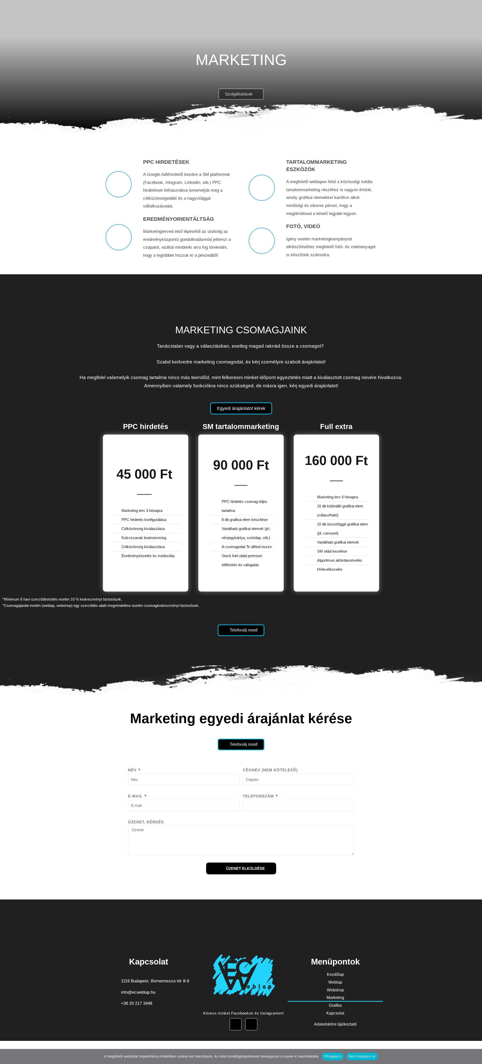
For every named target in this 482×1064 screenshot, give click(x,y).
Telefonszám (259, 796)
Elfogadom (332, 1056)
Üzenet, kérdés (146, 822)
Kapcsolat (335, 1013)
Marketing (335, 997)
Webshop (335, 990)
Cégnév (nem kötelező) (270, 770)
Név (133, 770)
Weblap (335, 982)
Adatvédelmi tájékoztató (335, 1024)
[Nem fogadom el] (475, 1056)
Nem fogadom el (362, 1056)
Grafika (335, 1005)
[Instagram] (251, 1024)
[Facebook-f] (236, 1024)
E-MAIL (136, 796)
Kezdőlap (335, 974)
